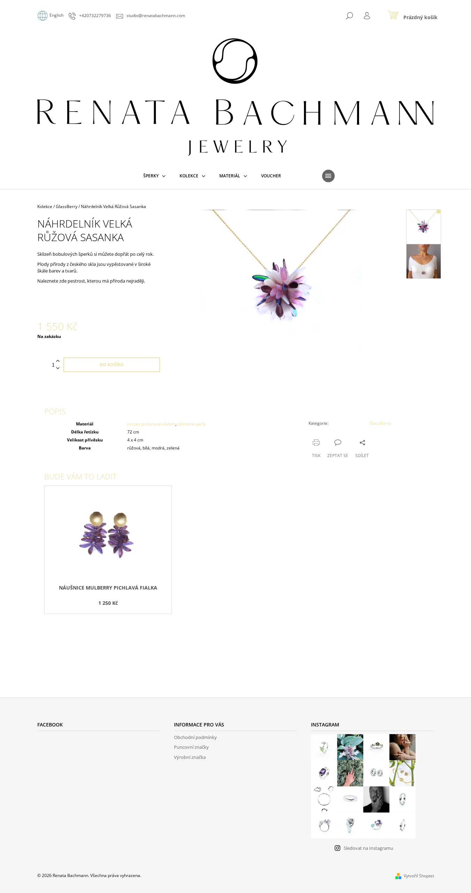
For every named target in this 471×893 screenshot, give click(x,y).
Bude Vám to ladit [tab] (80, 476)
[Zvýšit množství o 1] (57, 361)
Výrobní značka (190, 757)
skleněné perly (191, 424)
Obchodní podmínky (195, 737)
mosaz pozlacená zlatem (151, 424)
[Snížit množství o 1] (57, 368)
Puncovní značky (191, 747)
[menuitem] (154, 176)
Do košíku (111, 365)
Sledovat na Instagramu (368, 848)
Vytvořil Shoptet (419, 876)
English (56, 15)
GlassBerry (380, 423)
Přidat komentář (69, 651)
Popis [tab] (55, 411)
